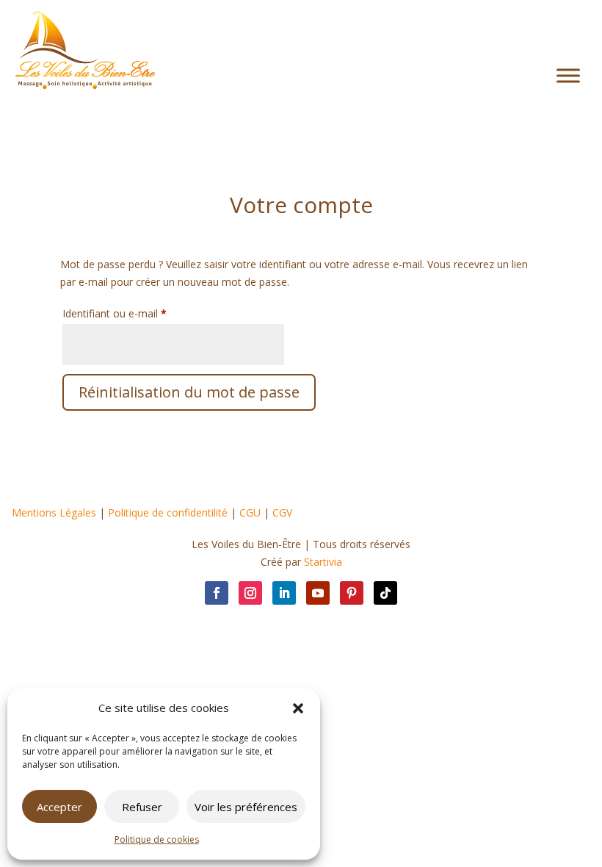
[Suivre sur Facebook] (216, 593)
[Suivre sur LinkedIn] (284, 593)
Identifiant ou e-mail (140, 313)
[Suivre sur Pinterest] (351, 593)
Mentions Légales (54, 512)
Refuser (142, 806)
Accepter (59, 806)
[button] (298, 708)
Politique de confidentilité (168, 512)
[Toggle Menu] (568, 76)
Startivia (323, 562)
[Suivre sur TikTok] (385, 593)
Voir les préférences (246, 806)
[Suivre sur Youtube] (318, 593)
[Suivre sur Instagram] (250, 593)
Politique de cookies (157, 839)
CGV (282, 512)
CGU (250, 512)
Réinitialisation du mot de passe (189, 392)
